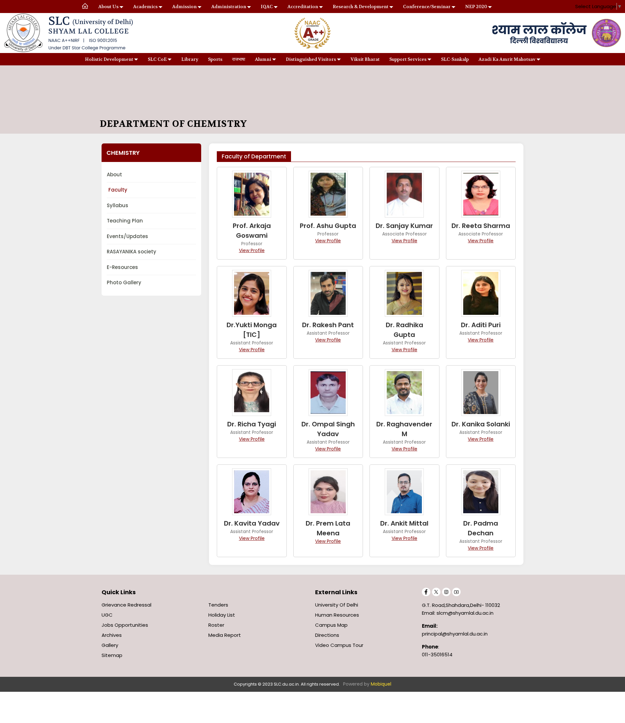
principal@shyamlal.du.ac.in (455, 633)
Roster (216, 625)
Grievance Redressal (126, 604)
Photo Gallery (124, 282)
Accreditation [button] (302, 6)
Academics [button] (145, 6)
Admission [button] (184, 6)
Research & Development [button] (360, 6)
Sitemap (112, 655)
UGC (107, 614)
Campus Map (331, 625)
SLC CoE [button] (157, 59)
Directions (327, 635)
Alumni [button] (263, 59)
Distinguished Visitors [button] (311, 59)
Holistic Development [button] (109, 59)
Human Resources (337, 614)
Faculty (117, 189)
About (114, 174)
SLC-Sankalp (455, 59)
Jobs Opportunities (125, 625)
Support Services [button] (407, 59)
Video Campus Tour (339, 645)
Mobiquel (381, 684)
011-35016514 (437, 654)
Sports (215, 59)
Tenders (218, 604)
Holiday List (221, 614)
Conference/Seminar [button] (427, 6)
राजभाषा (238, 59)
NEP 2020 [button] (476, 6)
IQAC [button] (267, 6)
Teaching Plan (125, 220)
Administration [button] (228, 6)
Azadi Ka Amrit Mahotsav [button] (507, 59)
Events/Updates (127, 236)
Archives (112, 635)
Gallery (110, 645)
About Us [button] (108, 6)
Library (189, 59)
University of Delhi (336, 604)
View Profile (252, 250)
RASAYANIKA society (131, 251)
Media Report (224, 635)
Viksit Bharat (365, 59)
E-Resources (122, 267)
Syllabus (117, 205)
